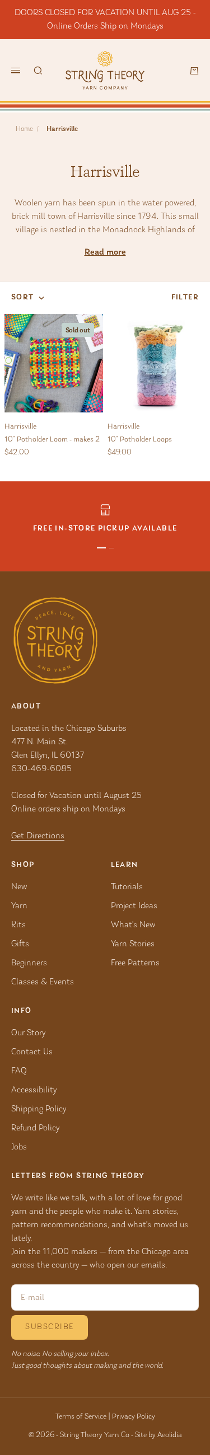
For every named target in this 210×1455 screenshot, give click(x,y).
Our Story (28, 1033)
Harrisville (20, 427)
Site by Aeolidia (158, 1435)
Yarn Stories (133, 944)
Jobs (19, 1147)
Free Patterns (135, 963)
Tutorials (127, 887)
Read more (105, 252)
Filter (185, 298)
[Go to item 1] (101, 547)
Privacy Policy (133, 1417)
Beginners (29, 963)
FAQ (19, 1071)
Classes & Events (42, 982)
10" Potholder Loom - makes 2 (52, 440)
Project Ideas (134, 906)
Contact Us (32, 1052)
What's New (133, 925)
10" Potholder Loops (140, 440)
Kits (18, 925)
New (19, 887)
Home (24, 129)
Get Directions (37, 836)
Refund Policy (35, 1128)
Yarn (19, 906)
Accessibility (34, 1090)
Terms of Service (80, 1417)
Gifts (20, 944)
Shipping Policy (38, 1109)
